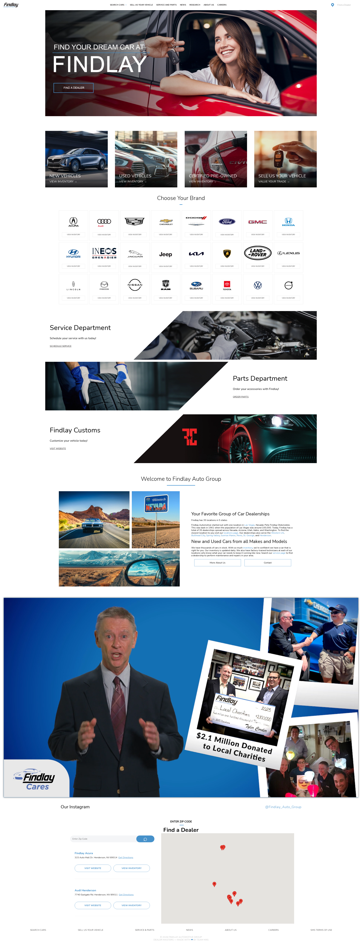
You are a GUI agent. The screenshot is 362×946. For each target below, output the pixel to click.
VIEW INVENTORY (73, 235)
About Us (209, 5)
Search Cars (117, 5)
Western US (277, 532)
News (183, 5)
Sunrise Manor (228, 535)
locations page (231, 532)
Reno (239, 535)
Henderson (265, 535)
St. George (248, 535)
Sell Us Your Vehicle (141, 5)
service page (279, 553)
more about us (217, 562)
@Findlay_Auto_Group (283, 807)
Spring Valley (213, 535)
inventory (248, 547)
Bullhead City (198, 535)
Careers (222, 5)
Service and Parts (166, 5)
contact (268, 562)
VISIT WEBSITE (92, 868)
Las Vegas (249, 525)
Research (194, 5)
